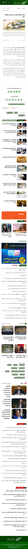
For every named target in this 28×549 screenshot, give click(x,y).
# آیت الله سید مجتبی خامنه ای (18, 371)
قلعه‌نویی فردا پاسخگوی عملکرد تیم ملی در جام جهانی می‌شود (13, 295)
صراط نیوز (22, 115)
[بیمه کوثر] (14, 260)
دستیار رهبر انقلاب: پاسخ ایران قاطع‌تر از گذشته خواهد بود (14, 517)
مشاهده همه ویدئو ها (6, 383)
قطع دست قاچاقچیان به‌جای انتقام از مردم (17, 308)
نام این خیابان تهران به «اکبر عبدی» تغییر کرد (16, 286)
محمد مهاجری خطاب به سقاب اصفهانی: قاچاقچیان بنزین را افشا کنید (13, 513)
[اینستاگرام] (16, 92)
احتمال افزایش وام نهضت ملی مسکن (10, 201)
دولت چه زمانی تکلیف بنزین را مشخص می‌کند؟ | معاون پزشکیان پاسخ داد (13, 299)
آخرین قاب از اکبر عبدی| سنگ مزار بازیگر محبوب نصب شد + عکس (13, 447)
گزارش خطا (5, 108)
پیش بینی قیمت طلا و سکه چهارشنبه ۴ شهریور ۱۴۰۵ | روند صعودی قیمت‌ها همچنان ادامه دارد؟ (13, 443)
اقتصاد (23, 8)
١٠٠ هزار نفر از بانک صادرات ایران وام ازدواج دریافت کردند (9, 192)
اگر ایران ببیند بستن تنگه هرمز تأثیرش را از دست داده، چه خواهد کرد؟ (13, 304)
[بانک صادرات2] (14, 253)
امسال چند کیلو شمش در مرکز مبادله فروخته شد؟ (15, 427)
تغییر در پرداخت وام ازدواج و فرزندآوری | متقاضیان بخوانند (10, 166)
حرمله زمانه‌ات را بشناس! (20, 530)
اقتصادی (18, 8)
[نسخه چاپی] (3, 10)
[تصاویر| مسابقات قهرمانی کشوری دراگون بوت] (21, 330)
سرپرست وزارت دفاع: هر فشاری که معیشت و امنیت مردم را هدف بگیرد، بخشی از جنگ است (13, 504)
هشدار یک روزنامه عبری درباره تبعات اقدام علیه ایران (15, 318)
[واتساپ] (11, 92)
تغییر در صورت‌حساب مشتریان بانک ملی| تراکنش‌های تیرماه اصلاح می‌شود (13, 438)
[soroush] (6, 100)
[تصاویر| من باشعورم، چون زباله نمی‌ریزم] (7, 348)
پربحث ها (15, 265)
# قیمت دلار (15, 374)
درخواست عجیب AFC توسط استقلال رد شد (16, 288)
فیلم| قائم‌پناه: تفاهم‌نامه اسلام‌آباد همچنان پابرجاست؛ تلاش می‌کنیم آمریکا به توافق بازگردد (6, 414)
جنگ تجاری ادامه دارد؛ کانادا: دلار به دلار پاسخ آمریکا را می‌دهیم (13, 462)
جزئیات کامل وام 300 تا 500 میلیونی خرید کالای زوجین (10, 131)
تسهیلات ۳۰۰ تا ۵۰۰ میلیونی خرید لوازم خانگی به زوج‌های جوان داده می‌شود (9, 141)
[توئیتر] (14, 92)
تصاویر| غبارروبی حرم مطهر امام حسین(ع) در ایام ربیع (8, 338)
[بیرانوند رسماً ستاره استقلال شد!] (20, 228)
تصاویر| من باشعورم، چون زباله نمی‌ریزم (7, 356)
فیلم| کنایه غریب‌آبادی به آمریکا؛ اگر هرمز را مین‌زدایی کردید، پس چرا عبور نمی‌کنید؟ (6, 391)
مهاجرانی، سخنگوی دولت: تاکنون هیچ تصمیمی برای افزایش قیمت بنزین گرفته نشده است (14, 495)
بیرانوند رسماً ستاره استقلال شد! (21, 235)
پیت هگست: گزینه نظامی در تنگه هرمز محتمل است (14, 315)
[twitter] (15, 100)
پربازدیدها (23, 265)
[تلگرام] (8, 92)
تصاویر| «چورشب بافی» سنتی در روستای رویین (21, 356)
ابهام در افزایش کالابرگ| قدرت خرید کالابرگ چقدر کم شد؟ (14, 456)
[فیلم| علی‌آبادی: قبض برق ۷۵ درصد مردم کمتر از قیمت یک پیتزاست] (19, 403)
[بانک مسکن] (14, 215)
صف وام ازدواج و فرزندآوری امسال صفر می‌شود (9, 124)
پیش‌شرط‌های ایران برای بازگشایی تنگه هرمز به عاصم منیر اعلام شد (13, 282)
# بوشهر (15, 365)
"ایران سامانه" (11, 547)
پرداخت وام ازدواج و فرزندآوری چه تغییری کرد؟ (9, 149)
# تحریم (7, 371)
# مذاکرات (22, 374)
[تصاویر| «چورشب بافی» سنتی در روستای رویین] (21, 348)
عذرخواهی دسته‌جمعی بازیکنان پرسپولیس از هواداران (15, 491)
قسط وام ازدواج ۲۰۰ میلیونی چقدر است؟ (9, 175)
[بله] (19, 92)
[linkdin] (9, 100)
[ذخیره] (7, 10)
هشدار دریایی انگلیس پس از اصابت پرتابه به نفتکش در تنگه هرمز (13, 311)
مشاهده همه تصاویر (5, 324)
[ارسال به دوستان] (5, 10)
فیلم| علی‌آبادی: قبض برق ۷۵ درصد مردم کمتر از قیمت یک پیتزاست (6, 402)
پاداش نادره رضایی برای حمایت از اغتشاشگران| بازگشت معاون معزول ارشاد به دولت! (13, 452)
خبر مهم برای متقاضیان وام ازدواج (9, 157)
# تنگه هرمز (21, 368)
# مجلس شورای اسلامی (19, 378)
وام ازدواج (10, 113)
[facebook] (12, 100)
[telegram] (18, 100)
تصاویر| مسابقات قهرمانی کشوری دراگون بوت (20, 338)
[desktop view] (8, 2)
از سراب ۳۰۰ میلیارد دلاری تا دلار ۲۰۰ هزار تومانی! (15, 273)
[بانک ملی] (14, 246)
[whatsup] (21, 100)
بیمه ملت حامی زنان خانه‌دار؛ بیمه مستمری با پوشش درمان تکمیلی (9, 184)
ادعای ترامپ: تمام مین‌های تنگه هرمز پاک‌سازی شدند (15, 499)
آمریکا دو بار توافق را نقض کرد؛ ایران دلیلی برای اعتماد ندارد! (14, 521)
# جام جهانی (14, 368)
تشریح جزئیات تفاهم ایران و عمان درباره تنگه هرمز (15, 470)
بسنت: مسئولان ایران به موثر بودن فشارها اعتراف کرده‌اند (14, 478)
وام (16, 113)
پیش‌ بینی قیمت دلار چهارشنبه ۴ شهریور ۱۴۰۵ (16, 435)
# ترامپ (9, 365)
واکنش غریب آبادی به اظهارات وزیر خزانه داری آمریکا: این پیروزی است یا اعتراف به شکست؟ (14, 525)
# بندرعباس (22, 365)
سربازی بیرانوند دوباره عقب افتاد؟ (18, 291)
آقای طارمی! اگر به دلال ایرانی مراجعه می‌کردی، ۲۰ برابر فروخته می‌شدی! (13, 269)
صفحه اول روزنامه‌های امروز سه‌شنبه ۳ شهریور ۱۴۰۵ (15, 278)
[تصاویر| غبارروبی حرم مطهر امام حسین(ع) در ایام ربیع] (7, 330)
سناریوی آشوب (22, 275)
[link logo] (14, 539)
